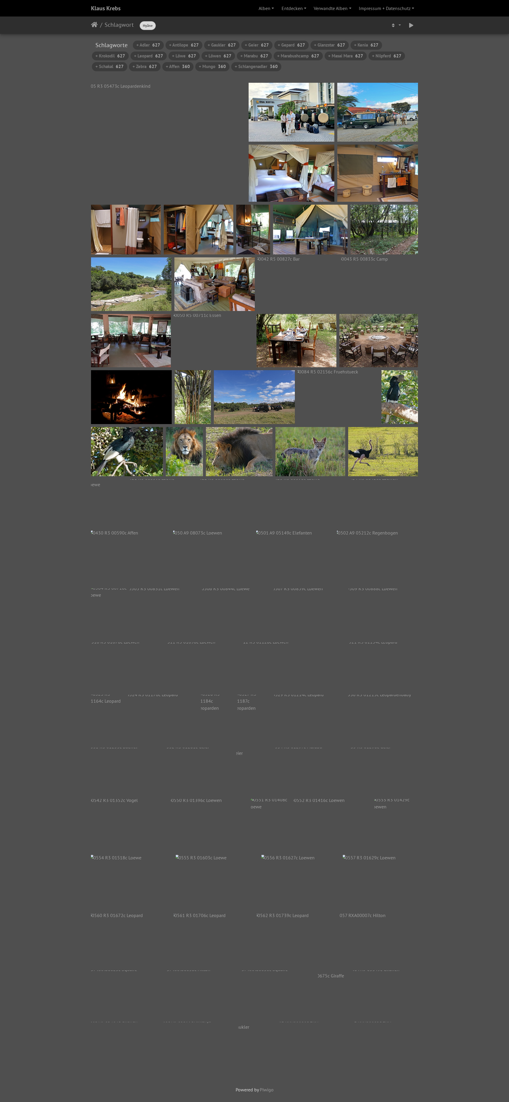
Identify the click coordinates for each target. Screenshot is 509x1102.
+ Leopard (148, 56)
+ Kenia (366, 45)
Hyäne (148, 25)
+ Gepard (291, 45)
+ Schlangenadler (256, 66)
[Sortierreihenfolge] (395, 25)
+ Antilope (184, 45)
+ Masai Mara (345, 56)
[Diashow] (411, 25)
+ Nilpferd (386, 56)
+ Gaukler (222, 45)
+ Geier (257, 45)
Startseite (94, 24)
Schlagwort (119, 25)
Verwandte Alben (331, 8)
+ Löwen (218, 56)
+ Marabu (254, 56)
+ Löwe (184, 56)
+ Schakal (109, 66)
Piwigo (267, 1090)
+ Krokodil (110, 56)
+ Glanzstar (329, 45)
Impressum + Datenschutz (385, 8)
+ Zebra (145, 66)
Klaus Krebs (105, 8)
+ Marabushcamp (298, 56)
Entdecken (292, 8)
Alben (264, 8)
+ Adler (148, 45)
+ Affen (178, 66)
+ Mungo (212, 66)
